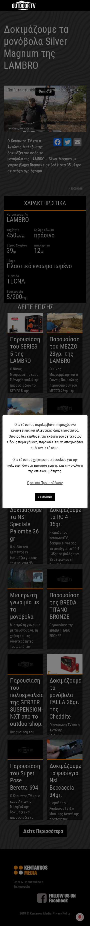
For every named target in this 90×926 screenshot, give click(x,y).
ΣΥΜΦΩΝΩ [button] (45, 497)
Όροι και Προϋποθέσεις (45, 483)
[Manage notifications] (80, 917)
